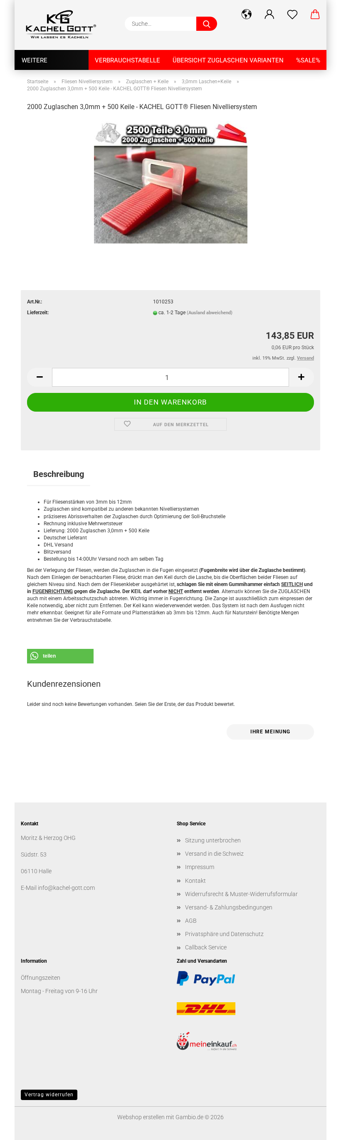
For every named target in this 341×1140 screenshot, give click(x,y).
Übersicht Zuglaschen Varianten (228, 60)
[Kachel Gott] (64, 25)
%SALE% (308, 60)
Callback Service (206, 947)
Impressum (199, 867)
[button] (246, 14)
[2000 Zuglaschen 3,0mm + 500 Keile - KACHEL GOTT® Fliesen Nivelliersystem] (170, 181)
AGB (191, 920)
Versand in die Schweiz (214, 853)
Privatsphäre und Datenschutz (224, 934)
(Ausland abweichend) (209, 312)
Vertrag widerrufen (49, 1095)
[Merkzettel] (292, 14)
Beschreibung (58, 474)
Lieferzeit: (38, 312)
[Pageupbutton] (318, 1127)
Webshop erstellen (141, 1117)
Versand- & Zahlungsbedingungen (228, 907)
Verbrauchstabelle (127, 60)
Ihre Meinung (270, 732)
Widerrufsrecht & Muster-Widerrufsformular (241, 894)
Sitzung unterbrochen (213, 840)
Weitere (34, 60)
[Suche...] (206, 24)
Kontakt (195, 880)
